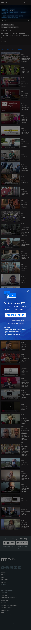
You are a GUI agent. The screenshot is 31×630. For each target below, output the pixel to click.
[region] (15, 315)
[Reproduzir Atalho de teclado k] (2, 628)
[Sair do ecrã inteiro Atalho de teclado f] (28, 628)
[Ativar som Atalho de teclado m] (6, 628)
